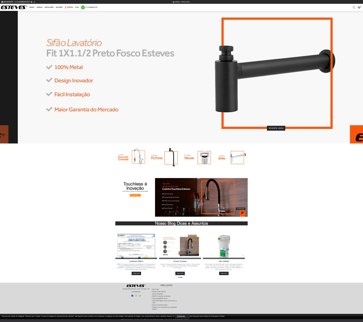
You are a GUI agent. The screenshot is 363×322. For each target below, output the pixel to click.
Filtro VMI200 (224, 261)
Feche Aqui (181, 316)
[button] (117, 255)
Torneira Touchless (180, 261)
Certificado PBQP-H (136, 261)
